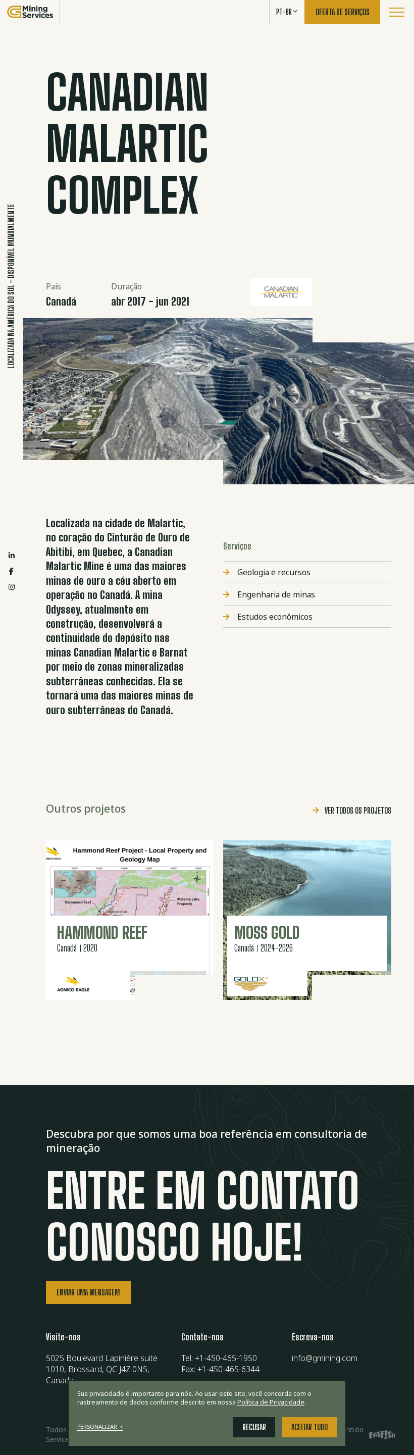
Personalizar (100, 1427)
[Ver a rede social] (12, 555)
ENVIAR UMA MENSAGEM (88, 1292)
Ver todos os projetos (358, 810)
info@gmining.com (324, 1358)
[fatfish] (378, 1434)
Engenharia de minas (276, 594)
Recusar (254, 1427)
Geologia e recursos (273, 572)
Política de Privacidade (270, 1402)
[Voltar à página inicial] (30, 12)
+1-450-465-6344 (228, 1369)
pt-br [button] (284, 12)
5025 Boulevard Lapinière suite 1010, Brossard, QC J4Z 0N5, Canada (102, 1369)
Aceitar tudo (309, 1427)
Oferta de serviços (343, 12)
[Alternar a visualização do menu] (397, 12)
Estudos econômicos (275, 616)
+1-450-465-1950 (226, 1358)
